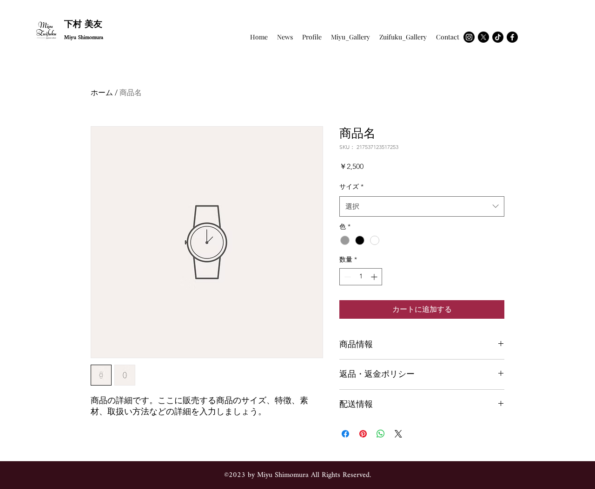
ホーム (102, 92)
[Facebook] (512, 37)
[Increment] (375, 277)
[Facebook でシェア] (345, 433)
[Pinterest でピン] (363, 433)
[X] (483, 37)
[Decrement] (346, 277)
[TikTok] (497, 37)
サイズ (351, 186)
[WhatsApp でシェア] (380, 433)
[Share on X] (398, 433)
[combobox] (421, 206)
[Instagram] (469, 37)
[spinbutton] (360, 277)
